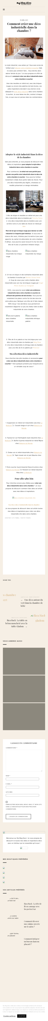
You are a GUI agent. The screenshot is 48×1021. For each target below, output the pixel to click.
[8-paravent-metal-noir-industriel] (8, 462)
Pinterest (36, 348)
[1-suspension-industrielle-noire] (24, 392)
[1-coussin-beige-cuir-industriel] (6, 417)
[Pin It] (14, 584)
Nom (8, 776)
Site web (9, 792)
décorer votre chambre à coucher (27, 68)
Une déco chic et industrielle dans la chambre (24, 505)
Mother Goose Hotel (33, 277)
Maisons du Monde (26, 443)
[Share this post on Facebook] (5, 584)
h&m (23, 226)
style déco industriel (21, 92)
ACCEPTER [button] (22, 1016)
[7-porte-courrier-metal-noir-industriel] (6, 462)
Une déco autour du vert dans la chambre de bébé (24, 602)
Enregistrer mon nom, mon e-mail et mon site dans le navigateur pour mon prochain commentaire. (24, 807)
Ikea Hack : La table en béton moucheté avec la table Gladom (24, 622)
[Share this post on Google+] (18, 584)
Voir (24, 665)
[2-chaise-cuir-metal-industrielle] (6, 447)
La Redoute (28, 472)
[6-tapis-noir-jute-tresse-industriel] (8, 447)
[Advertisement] (24, 125)
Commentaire (11, 748)
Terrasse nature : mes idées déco (24, 659)
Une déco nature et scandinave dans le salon (24, 714)
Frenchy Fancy (37, 218)
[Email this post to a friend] (23, 584)
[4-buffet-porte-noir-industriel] (8, 432)
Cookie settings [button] (9, 1016)
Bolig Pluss (37, 342)
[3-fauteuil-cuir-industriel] (6, 432)
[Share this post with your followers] (9, 584)
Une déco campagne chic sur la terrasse (24, 686)
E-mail (9, 784)
